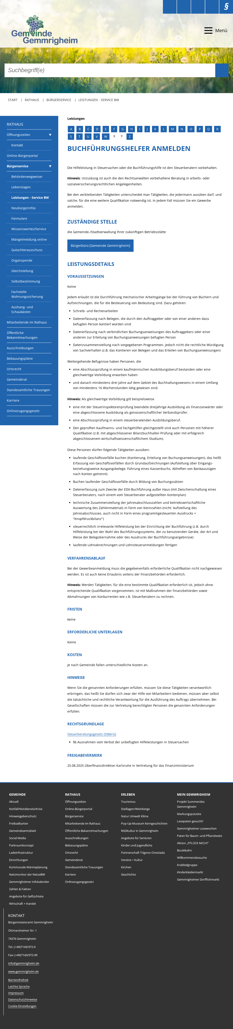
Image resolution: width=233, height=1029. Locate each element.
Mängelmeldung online (29, 239)
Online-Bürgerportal (22, 155)
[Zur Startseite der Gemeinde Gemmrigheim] (44, 31)
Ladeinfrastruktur (21, 853)
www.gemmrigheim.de (23, 971)
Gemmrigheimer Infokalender (29, 882)
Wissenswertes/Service (28, 229)
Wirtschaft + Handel (22, 904)
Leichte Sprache (19, 986)
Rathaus (32, 100)
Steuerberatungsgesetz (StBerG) (91, 734)
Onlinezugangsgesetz (23, 411)
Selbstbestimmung (25, 281)
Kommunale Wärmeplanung (28, 867)
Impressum (16, 993)
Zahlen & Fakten (20, 889)
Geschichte (128, 874)
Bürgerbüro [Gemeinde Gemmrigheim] (100, 245)
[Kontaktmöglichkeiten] (198, 7)
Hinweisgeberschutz (22, 816)
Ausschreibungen (20, 348)
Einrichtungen (18, 860)
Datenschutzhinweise (22, 999)
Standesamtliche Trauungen (28, 390)
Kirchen (126, 867)
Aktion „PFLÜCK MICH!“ (193, 843)
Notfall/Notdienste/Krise (25, 809)
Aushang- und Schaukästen (22, 309)
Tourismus (128, 802)
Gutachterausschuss (27, 250)
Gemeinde (17, 794)
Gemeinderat (17, 379)
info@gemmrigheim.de (23, 963)
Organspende (21, 260)
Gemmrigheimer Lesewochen (197, 828)
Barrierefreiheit (18, 980)
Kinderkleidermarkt (190, 872)
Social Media (17, 838)
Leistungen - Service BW (99, 100)
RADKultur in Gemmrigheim (139, 831)
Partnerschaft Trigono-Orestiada (143, 853)
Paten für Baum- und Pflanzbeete (199, 836)
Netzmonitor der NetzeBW (27, 874)
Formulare (19, 218)
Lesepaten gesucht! (190, 821)
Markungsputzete (189, 814)
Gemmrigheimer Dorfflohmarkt (198, 879)
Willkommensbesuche (192, 858)
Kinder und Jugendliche (136, 845)
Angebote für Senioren (136, 838)
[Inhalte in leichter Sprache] (170, 7)
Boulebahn (184, 850)
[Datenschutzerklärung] (212, 7)
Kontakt (17, 145)
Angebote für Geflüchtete (26, 896)
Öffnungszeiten (18, 134)
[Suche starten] (221, 70)
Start (13, 100)
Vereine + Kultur (132, 860)
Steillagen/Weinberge (135, 809)
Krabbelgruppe (187, 865)
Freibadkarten (18, 823)
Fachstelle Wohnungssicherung (27, 294)
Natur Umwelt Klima (134, 816)
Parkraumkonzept (21, 845)
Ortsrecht (14, 369)
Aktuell (13, 802)
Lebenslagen (21, 187)
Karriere (13, 400)
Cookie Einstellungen (22, 1006)
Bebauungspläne (20, 358)
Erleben (128, 794)
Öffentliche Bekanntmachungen (22, 335)
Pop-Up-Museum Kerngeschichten (144, 823)
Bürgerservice (58, 100)
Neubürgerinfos (23, 208)
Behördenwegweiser (27, 176)
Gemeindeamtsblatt (22, 831)
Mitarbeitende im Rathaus (27, 322)
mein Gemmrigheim (193, 794)
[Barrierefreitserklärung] (184, 7)
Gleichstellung (22, 271)
